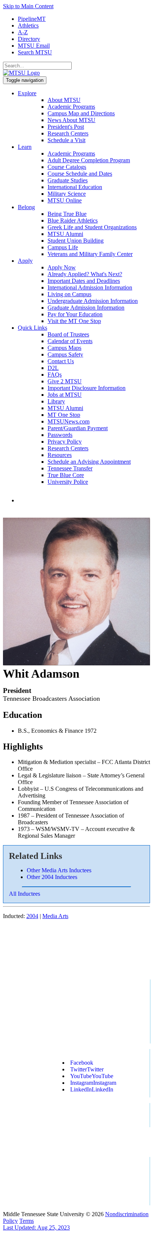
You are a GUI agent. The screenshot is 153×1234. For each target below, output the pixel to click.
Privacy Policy (65, 441)
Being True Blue (67, 214)
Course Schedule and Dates (80, 173)
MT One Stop (64, 415)
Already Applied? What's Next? (85, 274)
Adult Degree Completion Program (89, 160)
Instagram (93, 1083)
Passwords (60, 435)
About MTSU (64, 100)
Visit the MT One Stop (74, 321)
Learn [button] (25, 147)
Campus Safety (65, 354)
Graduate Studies (68, 180)
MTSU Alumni (65, 234)
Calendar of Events (70, 341)
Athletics (28, 25)
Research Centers (68, 133)
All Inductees (24, 894)
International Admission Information (90, 287)
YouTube (91, 1076)
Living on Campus (69, 294)
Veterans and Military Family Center (90, 254)
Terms (26, 1221)
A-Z (23, 32)
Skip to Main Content (28, 6)
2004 (32, 916)
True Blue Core (66, 475)
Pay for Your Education (75, 314)
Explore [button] (27, 93)
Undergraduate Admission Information (93, 301)
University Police (68, 482)
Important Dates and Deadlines (84, 281)
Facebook (81, 1062)
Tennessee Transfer (70, 468)
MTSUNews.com (68, 421)
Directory (29, 39)
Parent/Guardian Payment (78, 428)
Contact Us (61, 361)
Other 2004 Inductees (52, 877)
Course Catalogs (67, 167)
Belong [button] (26, 207)
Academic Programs (71, 106)
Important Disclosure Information (87, 388)
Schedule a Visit (66, 140)
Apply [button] (25, 261)
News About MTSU (71, 120)
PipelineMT (32, 19)
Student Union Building (76, 240)
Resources (60, 455)
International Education (75, 187)
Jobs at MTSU (65, 394)
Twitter (87, 1069)
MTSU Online (65, 200)
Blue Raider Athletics (73, 220)
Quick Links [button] (32, 328)
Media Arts (55, 916)
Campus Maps (64, 348)
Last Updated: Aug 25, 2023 (36, 1227)
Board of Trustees (68, 334)
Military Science (67, 194)
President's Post (66, 127)
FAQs (55, 374)
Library (56, 401)
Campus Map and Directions (81, 113)
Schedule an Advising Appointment (89, 461)
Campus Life (63, 247)
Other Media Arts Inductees (59, 870)
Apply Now (62, 267)
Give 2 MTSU (65, 381)
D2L (53, 368)
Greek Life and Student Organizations (92, 227)
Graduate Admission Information (86, 307)
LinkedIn (91, 1089)
